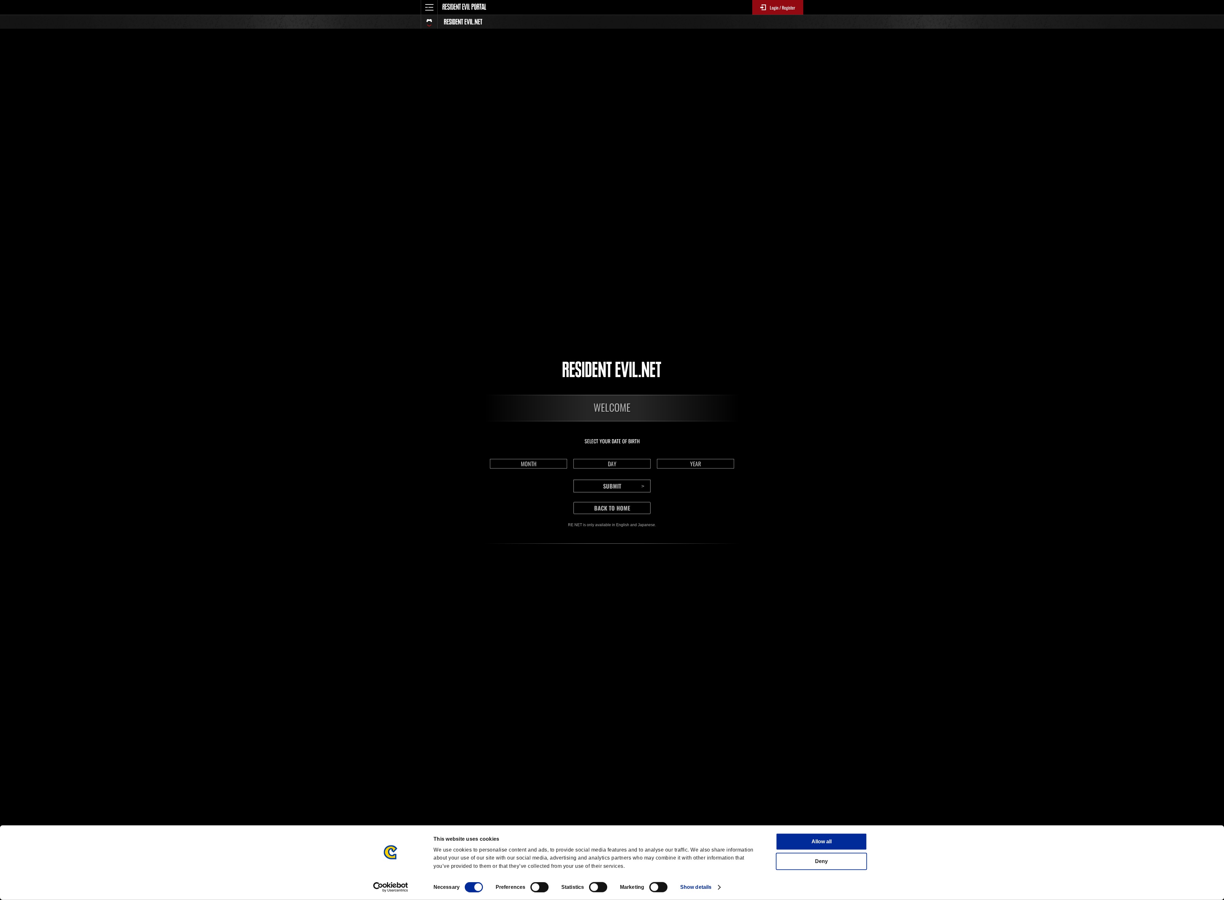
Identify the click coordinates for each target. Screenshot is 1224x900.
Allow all (822, 841)
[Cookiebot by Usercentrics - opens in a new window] (391, 887)
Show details (695, 887)
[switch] (539, 887)
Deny (821, 861)
